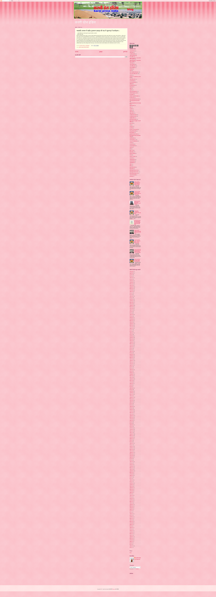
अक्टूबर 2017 (132, 434)
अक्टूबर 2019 (132, 397)
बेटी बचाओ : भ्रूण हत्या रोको (134, 129)
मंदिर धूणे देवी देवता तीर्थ (133, 131)
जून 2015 (131, 477)
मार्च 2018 (131, 426)
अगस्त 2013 (131, 507)
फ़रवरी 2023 (131, 335)
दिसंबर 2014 (131, 486)
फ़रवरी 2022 (131, 354)
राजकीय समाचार (132, 138)
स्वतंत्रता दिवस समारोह (133, 174)
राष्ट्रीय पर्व (131, 147)
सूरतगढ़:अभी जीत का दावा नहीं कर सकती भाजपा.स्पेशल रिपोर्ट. (137, 260)
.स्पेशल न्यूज (131, 62)
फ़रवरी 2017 (131, 446)
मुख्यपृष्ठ (100, 51)
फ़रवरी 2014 (131, 498)
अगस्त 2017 (131, 437)
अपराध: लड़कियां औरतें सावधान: (134, 72)
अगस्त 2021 (131, 363)
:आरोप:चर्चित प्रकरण (133, 65)
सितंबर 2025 (131, 288)
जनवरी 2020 (131, 392)
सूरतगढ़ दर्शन (131, 168)
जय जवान (131, 108)
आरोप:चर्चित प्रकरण (132, 79)
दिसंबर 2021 (131, 357)
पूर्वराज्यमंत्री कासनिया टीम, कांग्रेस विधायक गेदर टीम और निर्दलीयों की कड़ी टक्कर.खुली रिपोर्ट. (137, 222)
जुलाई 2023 (131, 328)
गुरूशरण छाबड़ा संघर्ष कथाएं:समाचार (134, 99)
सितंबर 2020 (131, 380)
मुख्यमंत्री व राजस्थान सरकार (134, 134)
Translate (137, 568)
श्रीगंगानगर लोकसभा (132, 153)
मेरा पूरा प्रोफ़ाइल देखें (137, 559)
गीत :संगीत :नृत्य (132, 97)
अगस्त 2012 (131, 522)
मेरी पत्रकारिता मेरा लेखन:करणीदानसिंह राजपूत (135, 136)
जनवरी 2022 (131, 355)
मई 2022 (131, 349)
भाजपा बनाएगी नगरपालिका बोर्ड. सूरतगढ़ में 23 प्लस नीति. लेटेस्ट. (137, 212)
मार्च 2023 (131, 334)
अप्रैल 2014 (131, 495)
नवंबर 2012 (131, 519)
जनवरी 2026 (131, 282)
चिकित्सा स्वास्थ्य (132, 105)
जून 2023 (131, 329)
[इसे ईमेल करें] (93, 45)
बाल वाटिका (131, 127)
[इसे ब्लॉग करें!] (95, 45)
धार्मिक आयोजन (132, 113)
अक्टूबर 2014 (132, 487)
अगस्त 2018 (131, 418)
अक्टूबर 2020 (132, 378)
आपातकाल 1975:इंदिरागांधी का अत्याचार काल (135, 77)
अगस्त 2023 (131, 326)
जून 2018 (131, 421)
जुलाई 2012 (131, 524)
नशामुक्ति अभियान (132, 117)
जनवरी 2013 (131, 516)
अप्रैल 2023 (131, 332)
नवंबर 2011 (131, 535)
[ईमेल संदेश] (92, 45)
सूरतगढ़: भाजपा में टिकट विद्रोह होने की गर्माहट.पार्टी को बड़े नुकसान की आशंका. (137, 183)
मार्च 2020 (131, 389)
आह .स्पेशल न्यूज (132, 80)
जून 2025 (131, 293)
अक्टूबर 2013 (132, 504)
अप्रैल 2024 (131, 314)
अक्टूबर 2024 (132, 305)
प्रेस (130, 124)
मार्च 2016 (131, 463)
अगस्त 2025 (131, 290)
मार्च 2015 (131, 481)
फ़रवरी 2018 (131, 427)
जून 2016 (131, 458)
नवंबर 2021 (131, 358)
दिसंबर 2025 (131, 283)
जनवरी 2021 (131, 374)
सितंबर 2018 (131, 417)
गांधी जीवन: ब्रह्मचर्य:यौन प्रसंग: (134, 96)
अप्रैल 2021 (131, 369)
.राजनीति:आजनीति (132, 54)
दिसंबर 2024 (131, 302)
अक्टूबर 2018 (132, 415)
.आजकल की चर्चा (132, 50)
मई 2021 (131, 368)
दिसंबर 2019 (131, 394)
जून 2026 (131, 274)
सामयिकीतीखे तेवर (132, 162)
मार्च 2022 (131, 352)
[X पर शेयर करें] (96, 45)
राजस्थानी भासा (132, 144)
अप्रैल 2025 (131, 296)
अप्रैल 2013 (131, 513)
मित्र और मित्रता (132, 132)
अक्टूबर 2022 (132, 342)
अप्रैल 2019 (131, 406)
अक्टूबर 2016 (132, 452)
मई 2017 (131, 441)
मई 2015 (131, 478)
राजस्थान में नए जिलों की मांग (133, 141)
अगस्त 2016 (131, 455)
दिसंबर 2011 (131, 533)
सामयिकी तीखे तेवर (132, 159)
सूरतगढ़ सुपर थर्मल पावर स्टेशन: (134, 171)
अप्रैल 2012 (131, 527)
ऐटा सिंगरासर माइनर (132, 85)
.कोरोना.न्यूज (131, 52)
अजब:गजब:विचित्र (132, 67)
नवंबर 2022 (131, 340)
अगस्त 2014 (131, 490)
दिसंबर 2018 (131, 412)
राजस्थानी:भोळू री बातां (133, 145)
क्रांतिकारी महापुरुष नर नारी (133, 92)
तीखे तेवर (131, 110)
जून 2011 (131, 542)
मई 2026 (131, 276)
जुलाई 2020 (131, 383)
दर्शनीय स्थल (131, 111)
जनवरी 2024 (131, 319)
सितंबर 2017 (131, 435)
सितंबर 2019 (131, 398)
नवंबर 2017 (131, 432)
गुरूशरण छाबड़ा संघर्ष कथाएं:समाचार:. (84, 47)
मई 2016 (131, 460)
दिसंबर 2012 (131, 518)
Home (131, 552)
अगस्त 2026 (131, 271)
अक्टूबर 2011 (132, 536)
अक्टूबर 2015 (132, 470)
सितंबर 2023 (131, 325)
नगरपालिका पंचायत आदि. (133, 116)
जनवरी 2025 (131, 300)
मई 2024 (131, 313)
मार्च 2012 (131, 529)
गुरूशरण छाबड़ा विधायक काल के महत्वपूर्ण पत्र (135, 104)
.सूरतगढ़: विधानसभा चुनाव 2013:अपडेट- (133, 56)
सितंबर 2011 (131, 538)
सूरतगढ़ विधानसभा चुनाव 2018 (134, 173)
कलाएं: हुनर (131, 86)
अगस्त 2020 (131, 381)
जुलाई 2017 (131, 438)
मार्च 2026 (131, 279)
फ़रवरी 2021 (131, 372)
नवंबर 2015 (131, 469)
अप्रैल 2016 (131, 461)
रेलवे (130, 148)
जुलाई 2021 (131, 365)
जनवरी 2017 (131, 447)
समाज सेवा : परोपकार (132, 156)
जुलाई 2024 (131, 309)
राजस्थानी (131, 142)
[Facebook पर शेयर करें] (97, 45)
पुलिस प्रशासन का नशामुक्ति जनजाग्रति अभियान (135, 121)
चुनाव (130, 107)
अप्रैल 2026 (131, 277)
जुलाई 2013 (131, 509)
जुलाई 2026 (131, 273)
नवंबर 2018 (131, 414)
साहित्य (131, 164)
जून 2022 (131, 348)
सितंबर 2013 (131, 506)
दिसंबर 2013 (131, 501)
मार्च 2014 (131, 496)
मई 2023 (131, 331)
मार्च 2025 (131, 297)
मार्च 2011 (131, 547)
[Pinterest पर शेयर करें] (98, 45)
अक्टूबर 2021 (132, 360)
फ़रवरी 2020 (131, 391)
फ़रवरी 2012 (131, 530)
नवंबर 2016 (131, 450)
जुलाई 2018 (131, 420)
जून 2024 (131, 311)
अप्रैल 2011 (131, 545)
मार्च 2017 (131, 444)
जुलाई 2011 (131, 541)
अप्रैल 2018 (131, 424)
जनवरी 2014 (131, 499)
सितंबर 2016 (131, 454)
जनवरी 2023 (131, 337)
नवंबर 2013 (131, 503)
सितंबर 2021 (131, 362)
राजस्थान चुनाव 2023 (133, 139)
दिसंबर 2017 (131, 431)
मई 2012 (131, 526)
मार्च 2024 (131, 316)
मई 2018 (131, 423)
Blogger (113, 589)
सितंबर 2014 (131, 489)
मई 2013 (131, 512)
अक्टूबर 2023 (132, 323)
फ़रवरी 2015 (131, 483)
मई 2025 (131, 294)
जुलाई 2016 (131, 457)
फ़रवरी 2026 (131, 280)
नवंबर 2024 (131, 303)
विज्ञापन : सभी (131, 150)
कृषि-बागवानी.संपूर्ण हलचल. (133, 91)
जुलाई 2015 (131, 475)
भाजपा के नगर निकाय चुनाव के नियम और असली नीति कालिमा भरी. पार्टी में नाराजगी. (137, 193)
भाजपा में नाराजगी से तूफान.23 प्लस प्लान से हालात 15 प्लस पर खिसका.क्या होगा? (137, 241)
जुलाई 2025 (131, 291)
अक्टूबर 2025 (132, 286)
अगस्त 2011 (131, 539)
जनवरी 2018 (131, 429)
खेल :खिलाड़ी (131, 94)
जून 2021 (131, 366)
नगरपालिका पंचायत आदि (133, 114)
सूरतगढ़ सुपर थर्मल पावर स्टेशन (134, 170)
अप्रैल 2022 (131, 351)
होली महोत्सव (131, 176)
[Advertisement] (157, 34)
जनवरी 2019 (131, 411)
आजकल (131, 75)
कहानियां (131, 89)
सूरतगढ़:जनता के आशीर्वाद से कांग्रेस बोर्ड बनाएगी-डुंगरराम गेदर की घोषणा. (137, 232)
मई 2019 (131, 404)
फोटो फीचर (131, 126)
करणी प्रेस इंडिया (85, 22)
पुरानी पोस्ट (125, 51)
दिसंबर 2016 (131, 449)
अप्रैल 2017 (131, 443)
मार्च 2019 (131, 408)
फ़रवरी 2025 (131, 299)
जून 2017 (131, 440)
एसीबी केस (131, 83)
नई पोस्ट (76, 51)
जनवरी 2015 (131, 484)
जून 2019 (131, 403)
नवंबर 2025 (131, 285)
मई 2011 (131, 544)
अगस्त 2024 (131, 308)
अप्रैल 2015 (131, 480)
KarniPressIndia (138, 557)
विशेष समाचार (131, 151)
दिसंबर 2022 (131, 339)
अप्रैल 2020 (131, 388)
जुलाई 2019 (131, 401)
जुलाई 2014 (131, 492)
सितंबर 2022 (131, 343)
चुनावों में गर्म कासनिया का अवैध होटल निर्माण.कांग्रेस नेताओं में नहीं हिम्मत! (137, 203)
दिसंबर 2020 (131, 375)
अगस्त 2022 (131, 345)
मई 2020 (131, 386)
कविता (130, 88)
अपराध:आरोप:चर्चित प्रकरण (134, 73)
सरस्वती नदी (131, 158)
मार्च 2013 (131, 515)
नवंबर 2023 (131, 322)
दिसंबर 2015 (131, 467)
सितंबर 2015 (131, 472)
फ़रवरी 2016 (131, 464)
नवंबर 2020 (131, 377)
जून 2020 (131, 385)
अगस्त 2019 (131, 400)
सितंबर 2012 (131, 521)
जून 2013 (131, 510)
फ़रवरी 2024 (131, 317)
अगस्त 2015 (131, 473)
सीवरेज (131, 165)
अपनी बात (131, 69)
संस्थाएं (131, 154)
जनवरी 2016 (131, 466)
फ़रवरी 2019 (131, 409)
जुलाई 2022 (131, 346)
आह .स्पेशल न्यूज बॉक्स (133, 82)
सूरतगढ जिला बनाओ (132, 167)
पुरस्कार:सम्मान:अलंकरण (133, 119)
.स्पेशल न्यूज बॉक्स (132, 64)
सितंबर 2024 (131, 306)
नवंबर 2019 (131, 395)
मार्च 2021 (131, 371)
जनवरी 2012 (131, 532)
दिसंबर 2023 (131, 320)
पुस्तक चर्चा (131, 123)
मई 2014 (131, 493)
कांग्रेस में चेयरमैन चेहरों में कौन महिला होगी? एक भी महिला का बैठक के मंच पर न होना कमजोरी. (137, 251)
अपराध (131, 70)
